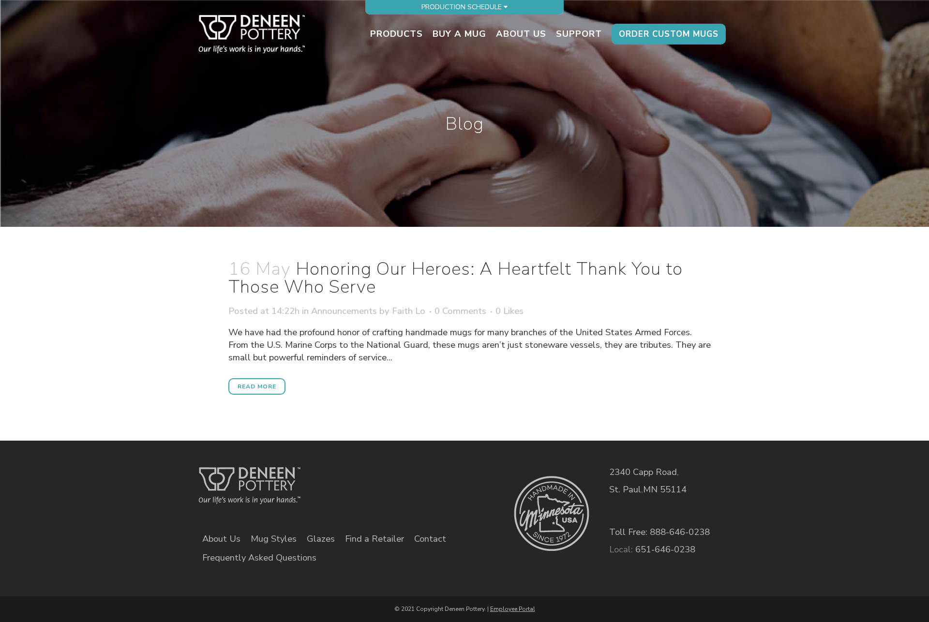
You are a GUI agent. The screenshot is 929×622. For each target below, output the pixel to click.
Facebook (355, 479)
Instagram (422, 479)
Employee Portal (512, 609)
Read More (257, 386)
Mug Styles (274, 538)
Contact (430, 538)
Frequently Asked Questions (259, 557)
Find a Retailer (374, 538)
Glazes (321, 538)
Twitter (388, 479)
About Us (221, 538)
